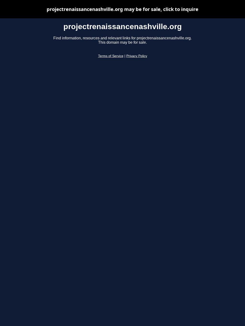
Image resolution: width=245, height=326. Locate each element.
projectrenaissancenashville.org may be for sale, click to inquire (122, 9)
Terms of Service (110, 56)
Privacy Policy (136, 56)
